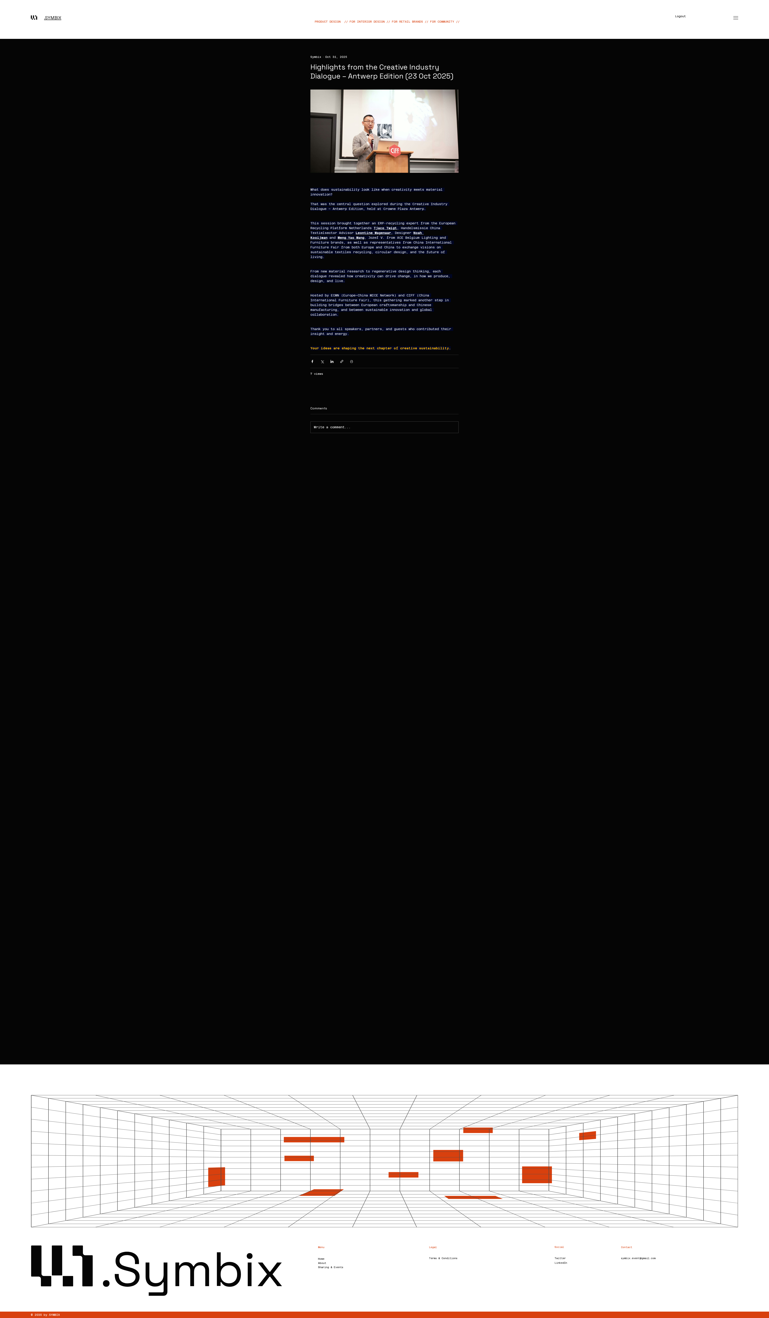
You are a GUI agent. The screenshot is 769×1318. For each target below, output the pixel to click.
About (322, 1263)
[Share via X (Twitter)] (322, 361)
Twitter (560, 1258)
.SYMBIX (52, 17)
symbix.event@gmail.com (638, 1258)
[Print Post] (351, 361)
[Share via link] (342, 361)
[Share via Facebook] (312, 361)
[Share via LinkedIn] (332, 361)
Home (321, 1259)
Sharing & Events (330, 1267)
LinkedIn (561, 1263)
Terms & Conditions (443, 1258)
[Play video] (384, 131)
